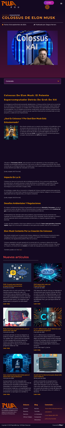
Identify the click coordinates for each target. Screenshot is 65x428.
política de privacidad (50, 418)
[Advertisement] (32, 152)
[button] (61, 3)
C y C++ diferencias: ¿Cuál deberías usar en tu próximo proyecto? (47, 329)
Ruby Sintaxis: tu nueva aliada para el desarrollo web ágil (16, 329)
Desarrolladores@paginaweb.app (53, 408)
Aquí (20, 249)
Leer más (6, 304)
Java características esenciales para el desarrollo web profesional (16, 375)
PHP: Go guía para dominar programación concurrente (12, 285)
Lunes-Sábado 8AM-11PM (51, 415)
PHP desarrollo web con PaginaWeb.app (42, 285)
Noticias (7, 15)
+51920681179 (48, 412)
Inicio (3, 15)
